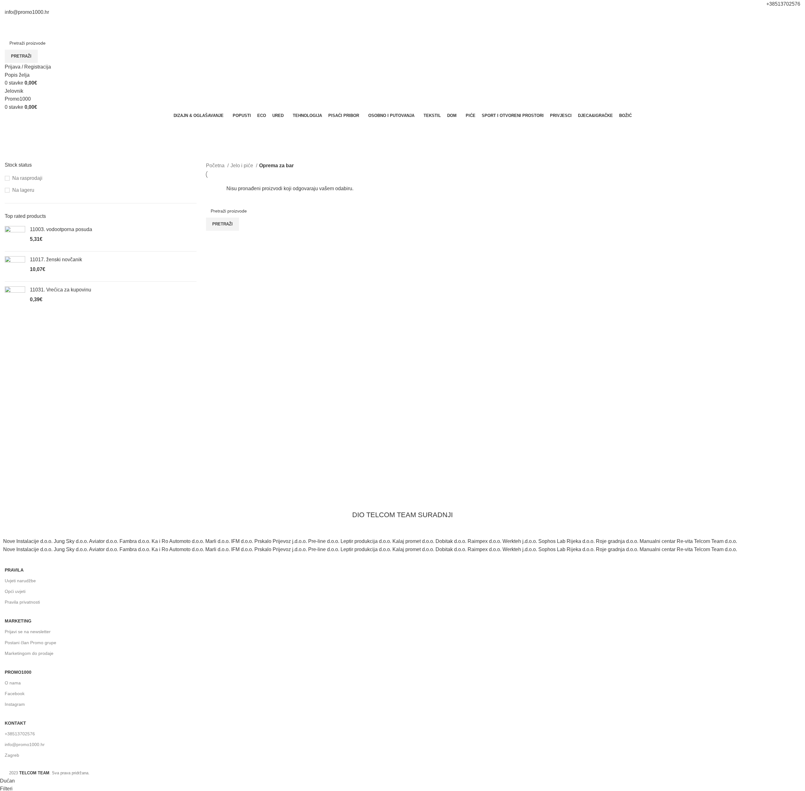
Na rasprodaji (27, 178)
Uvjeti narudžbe (20, 580)
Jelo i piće (242, 165)
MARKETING (18, 620)
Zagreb (12, 755)
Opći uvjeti (15, 591)
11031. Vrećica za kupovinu (60, 289)
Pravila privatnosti (22, 602)
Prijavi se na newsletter (28, 631)
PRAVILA (14, 570)
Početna (216, 165)
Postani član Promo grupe (30, 642)
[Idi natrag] (12, 127)
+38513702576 (20, 733)
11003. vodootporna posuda (61, 229)
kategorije (16, 157)
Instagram (15, 704)
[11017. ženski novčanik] (15, 266)
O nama (13, 682)
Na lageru (23, 190)
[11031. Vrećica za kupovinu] (15, 296)
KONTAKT (15, 723)
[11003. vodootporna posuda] (15, 236)
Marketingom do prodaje (29, 653)
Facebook (15, 693)
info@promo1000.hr (25, 744)
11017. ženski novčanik (56, 259)
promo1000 (18, 672)
